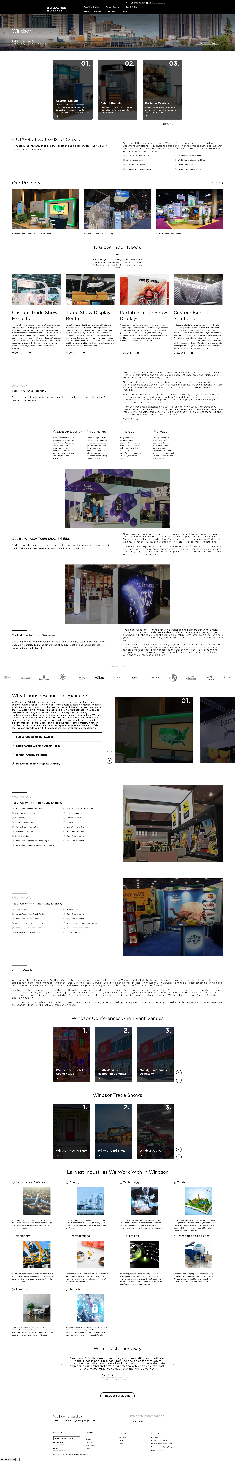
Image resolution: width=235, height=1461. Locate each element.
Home (88, 1436)
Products (89, 1442)
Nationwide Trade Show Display (98, 234)
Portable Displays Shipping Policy (161, 1447)
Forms (88, 1448)
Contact (121, 1440)
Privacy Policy (155, 1437)
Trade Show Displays (91, 7)
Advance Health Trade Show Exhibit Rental (31, 234)
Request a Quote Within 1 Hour (66, 1438)
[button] (168, 124)
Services (97, 11)
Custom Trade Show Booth (168, 234)
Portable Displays (112, 7)
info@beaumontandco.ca (157, 3)
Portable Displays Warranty (159, 1440)
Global (124, 11)
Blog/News (122, 1437)
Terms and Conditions (158, 1434)
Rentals (86, 11)
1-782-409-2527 (139, 3)
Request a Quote (8, 1459)
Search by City (131, 7)
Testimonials (122, 1434)
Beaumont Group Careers (159, 1450)
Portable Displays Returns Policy (161, 1443)
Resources (111, 11)
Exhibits (121, 1443)
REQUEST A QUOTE (117, 1395)
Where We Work (91, 1445)
